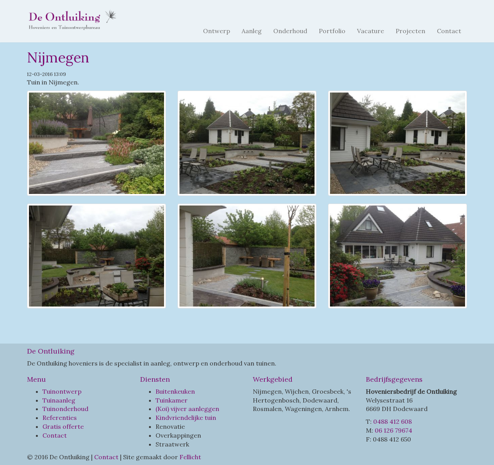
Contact (449, 31)
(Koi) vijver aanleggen (187, 409)
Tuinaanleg (58, 400)
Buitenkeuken (175, 391)
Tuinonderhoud (65, 409)
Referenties (59, 417)
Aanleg (252, 31)
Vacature (370, 31)
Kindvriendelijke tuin (186, 417)
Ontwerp (216, 31)
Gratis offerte (63, 426)
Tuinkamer (172, 400)
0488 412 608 (392, 421)
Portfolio (332, 31)
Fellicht (190, 457)
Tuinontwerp (61, 391)
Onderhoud (290, 31)
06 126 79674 (393, 430)
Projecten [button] (410, 31)
